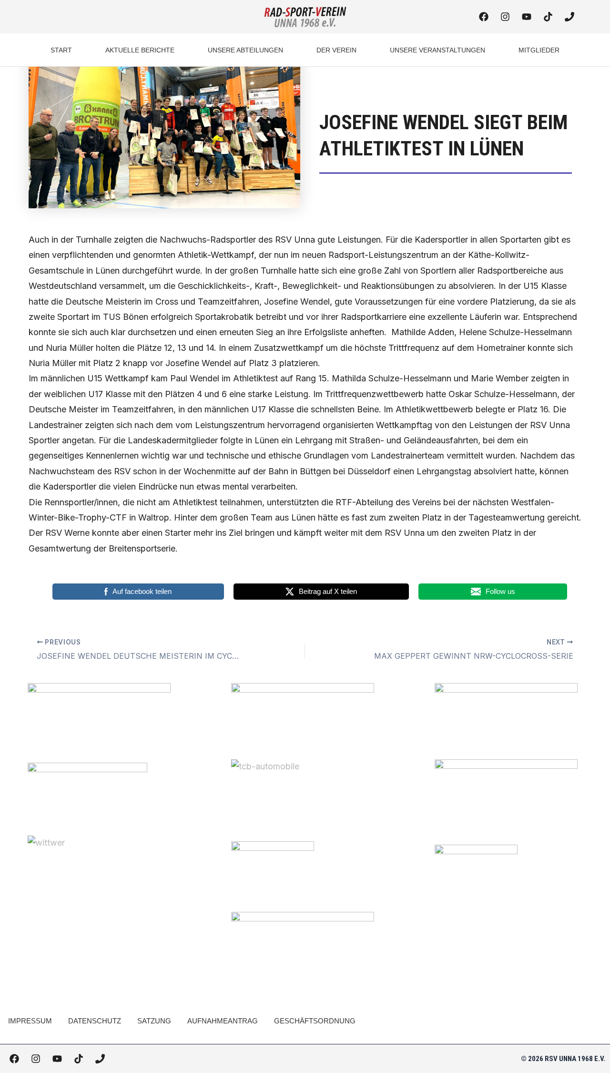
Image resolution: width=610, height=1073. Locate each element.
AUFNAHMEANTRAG (222, 1021)
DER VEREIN (336, 50)
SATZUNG (154, 1021)
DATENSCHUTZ (94, 1021)
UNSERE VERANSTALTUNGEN (437, 50)
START (61, 50)
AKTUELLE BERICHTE (139, 50)
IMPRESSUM (30, 1021)
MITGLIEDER (538, 50)
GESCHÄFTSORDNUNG (315, 1021)
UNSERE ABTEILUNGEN (245, 50)
